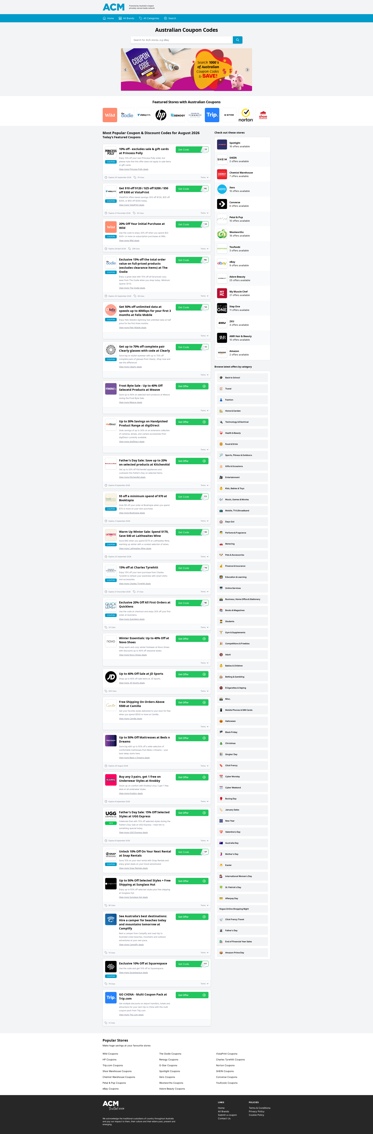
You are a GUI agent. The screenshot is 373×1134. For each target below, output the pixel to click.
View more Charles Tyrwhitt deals (135, 583)
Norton (225, 1065)
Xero (167, 1077)
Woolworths (171, 1082)
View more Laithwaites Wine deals (135, 548)
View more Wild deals (129, 240)
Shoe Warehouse (117, 1071)
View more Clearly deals (130, 367)
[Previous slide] (125, 70)
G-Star (168, 1065)
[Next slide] (247, 70)
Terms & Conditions (259, 1107)
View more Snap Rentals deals (133, 868)
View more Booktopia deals (132, 513)
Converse (226, 1077)
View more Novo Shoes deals (133, 655)
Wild (110, 1053)
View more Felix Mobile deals (132, 327)
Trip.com (113, 1065)
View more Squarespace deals (133, 972)
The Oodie (170, 1053)
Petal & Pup (114, 1082)
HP (109, 1059)
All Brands (223, 1111)
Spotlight (169, 1071)
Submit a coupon (227, 1114)
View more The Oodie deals (132, 288)
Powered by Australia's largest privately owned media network (142, 7)
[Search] (237, 40)
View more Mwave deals (130, 402)
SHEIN (225, 1071)
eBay (111, 1088)
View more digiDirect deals (131, 441)
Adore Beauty (172, 1088)
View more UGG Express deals (133, 832)
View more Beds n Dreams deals (134, 757)
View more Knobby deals (131, 793)
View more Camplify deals (131, 944)
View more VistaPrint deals (131, 205)
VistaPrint (226, 1053)
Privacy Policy (256, 1111)
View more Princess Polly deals (133, 169)
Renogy (168, 1059)
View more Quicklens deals (132, 619)
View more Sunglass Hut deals (133, 897)
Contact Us (224, 1118)
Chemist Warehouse (119, 1077)
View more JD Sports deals (132, 683)
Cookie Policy (256, 1114)
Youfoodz (226, 1082)
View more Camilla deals (130, 718)
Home (221, 1107)
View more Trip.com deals (131, 1014)
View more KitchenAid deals (132, 477)
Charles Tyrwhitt (230, 1059)
